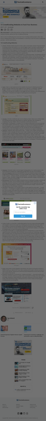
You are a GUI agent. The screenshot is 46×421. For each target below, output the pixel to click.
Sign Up (23, 216)
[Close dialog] (35, 203)
